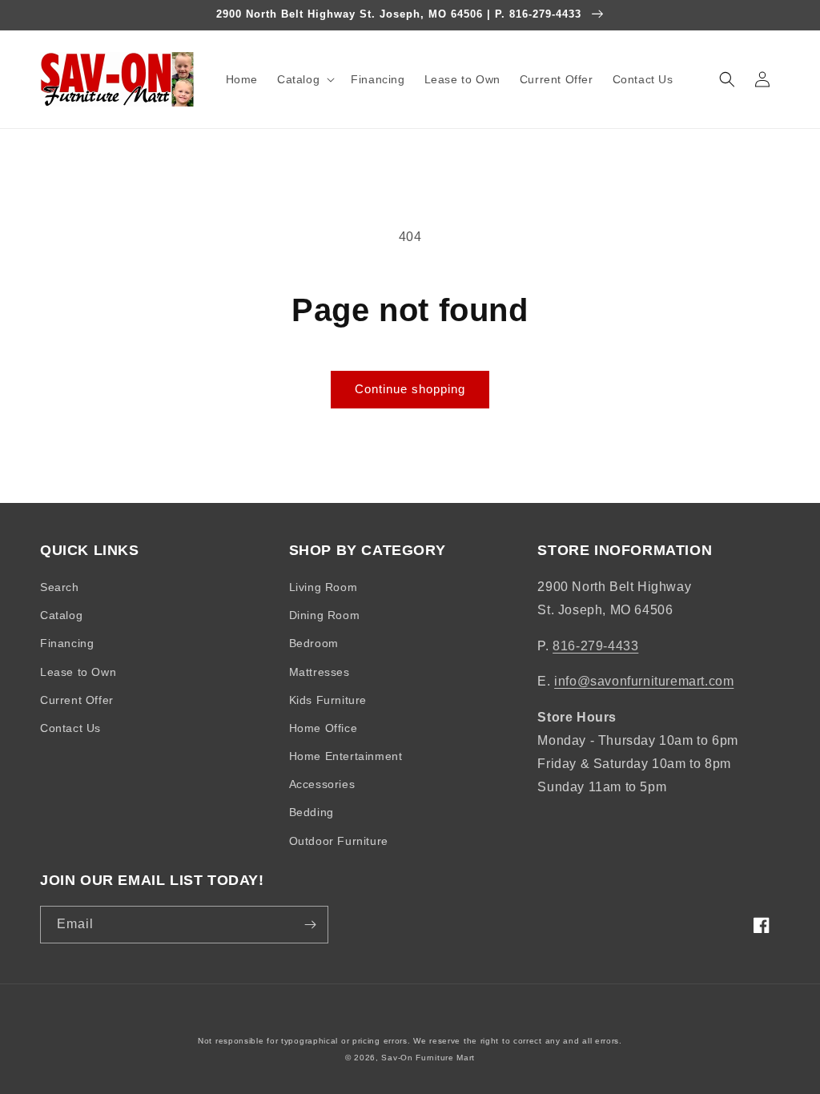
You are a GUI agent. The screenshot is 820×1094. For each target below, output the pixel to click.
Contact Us (70, 728)
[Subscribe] (310, 924)
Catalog (61, 615)
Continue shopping (410, 389)
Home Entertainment (346, 756)
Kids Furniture (328, 700)
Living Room (323, 587)
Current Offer (77, 700)
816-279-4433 (595, 646)
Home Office (323, 728)
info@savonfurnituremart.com (644, 681)
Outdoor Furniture (338, 841)
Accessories (322, 784)
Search (59, 587)
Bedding (311, 812)
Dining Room (324, 615)
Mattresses (319, 672)
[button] (304, 79)
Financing (67, 643)
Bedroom (314, 643)
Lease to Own (78, 672)
